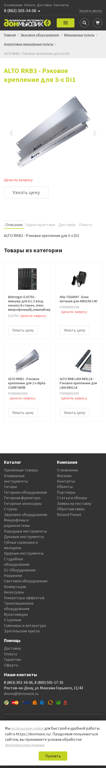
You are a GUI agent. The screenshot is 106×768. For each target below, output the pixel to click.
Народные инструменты (25, 531)
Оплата (29, 5)
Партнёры (66, 492)
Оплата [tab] (85, 224)
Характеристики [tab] (40, 224)
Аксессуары (14, 591)
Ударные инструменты (24, 553)
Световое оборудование (26, 580)
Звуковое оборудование (25, 514)
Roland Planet (69, 514)
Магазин (64, 475)
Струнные (12, 619)
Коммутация (15, 586)
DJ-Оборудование (20, 569)
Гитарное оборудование (25, 492)
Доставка (44, 5)
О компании (13, 5)
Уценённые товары (21, 469)
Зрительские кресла (22, 630)
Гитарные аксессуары (23, 503)
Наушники (13, 575)
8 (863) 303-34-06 (20, 10)
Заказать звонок (90, 11)
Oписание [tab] (14, 224)
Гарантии (12, 659)
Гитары (10, 486)
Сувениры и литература (25, 625)
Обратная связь (71, 508)
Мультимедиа (16, 614)
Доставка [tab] (66, 224)
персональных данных (24, 744)
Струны (10, 508)
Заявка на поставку (74, 503)
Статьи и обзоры (72, 497)
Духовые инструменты (24, 536)
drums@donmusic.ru (21, 693)
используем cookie (27, 728)
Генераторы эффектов (24, 597)
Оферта (11, 665)
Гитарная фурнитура (22, 497)
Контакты (61, 5)
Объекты (65, 486)
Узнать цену (26, 192)
